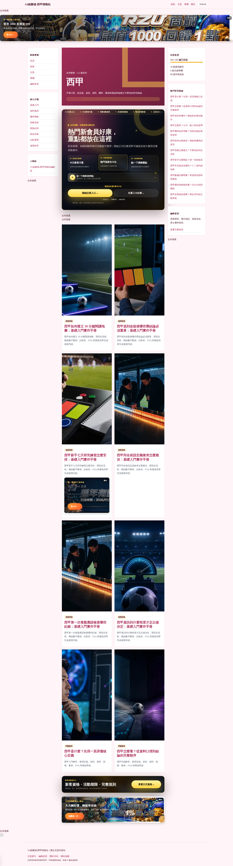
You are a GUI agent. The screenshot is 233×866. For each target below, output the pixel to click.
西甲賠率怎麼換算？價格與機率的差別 (186, 143)
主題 (179, 4)
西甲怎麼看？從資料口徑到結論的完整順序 (186, 108)
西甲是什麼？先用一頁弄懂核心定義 (186, 98)
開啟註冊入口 (90, 193)
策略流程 (34, 122)
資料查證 (34, 111)
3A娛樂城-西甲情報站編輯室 (42, 169)
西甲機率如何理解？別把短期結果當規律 (186, 133)
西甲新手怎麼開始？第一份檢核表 (186, 160)
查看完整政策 (176, 229)
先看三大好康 (136, 193)
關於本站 (54, 856)
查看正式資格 (146, 784)
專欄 (186, 4)
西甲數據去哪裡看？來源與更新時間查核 (186, 177)
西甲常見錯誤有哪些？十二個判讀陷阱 (186, 167)
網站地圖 (65, 856)
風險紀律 (34, 128)
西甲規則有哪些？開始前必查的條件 (186, 118)
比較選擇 (34, 140)
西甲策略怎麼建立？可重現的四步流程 (186, 152)
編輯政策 (34, 84)
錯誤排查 (34, 134)
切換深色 (202, 4)
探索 (173, 4)
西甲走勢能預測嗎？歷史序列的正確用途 (186, 196)
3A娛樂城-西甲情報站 (38, 4)
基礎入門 (34, 105)
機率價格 (34, 117)
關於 (193, 4)
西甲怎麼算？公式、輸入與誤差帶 (186, 125)
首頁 (32, 61)
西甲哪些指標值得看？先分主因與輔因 (186, 187)
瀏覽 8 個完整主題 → (76, 99)
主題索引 (32, 856)
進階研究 (34, 146)
